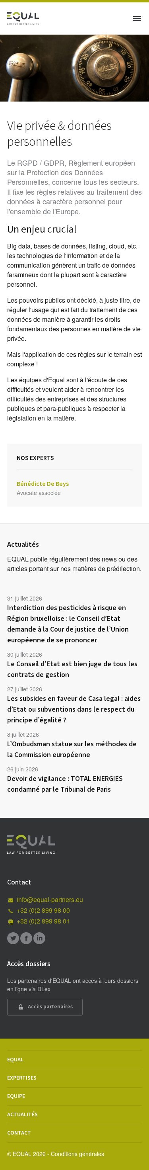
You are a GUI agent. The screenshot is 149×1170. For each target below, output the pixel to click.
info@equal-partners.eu (50, 899)
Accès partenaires (50, 1007)
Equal (15, 1060)
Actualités (22, 1115)
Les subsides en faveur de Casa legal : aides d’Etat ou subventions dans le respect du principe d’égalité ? (74, 709)
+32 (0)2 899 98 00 (43, 910)
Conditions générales (77, 1154)
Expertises (22, 1078)
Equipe (16, 1096)
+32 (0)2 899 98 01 (43, 920)
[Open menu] (137, 18)
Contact (19, 1133)
